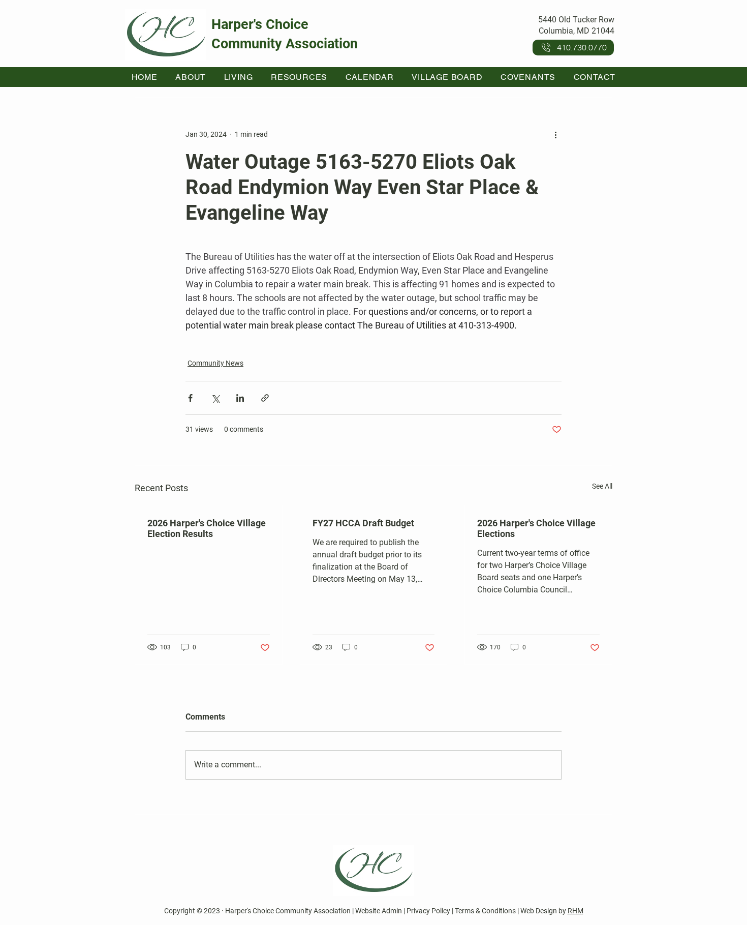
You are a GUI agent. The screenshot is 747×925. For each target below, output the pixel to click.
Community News (215, 363)
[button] (191, 77)
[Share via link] (265, 398)
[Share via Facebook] (190, 398)
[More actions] (555, 134)
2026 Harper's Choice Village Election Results (206, 528)
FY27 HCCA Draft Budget (363, 523)
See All (602, 486)
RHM (575, 911)
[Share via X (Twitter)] (215, 398)
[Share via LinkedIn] (240, 398)
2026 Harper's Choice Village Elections (536, 528)
